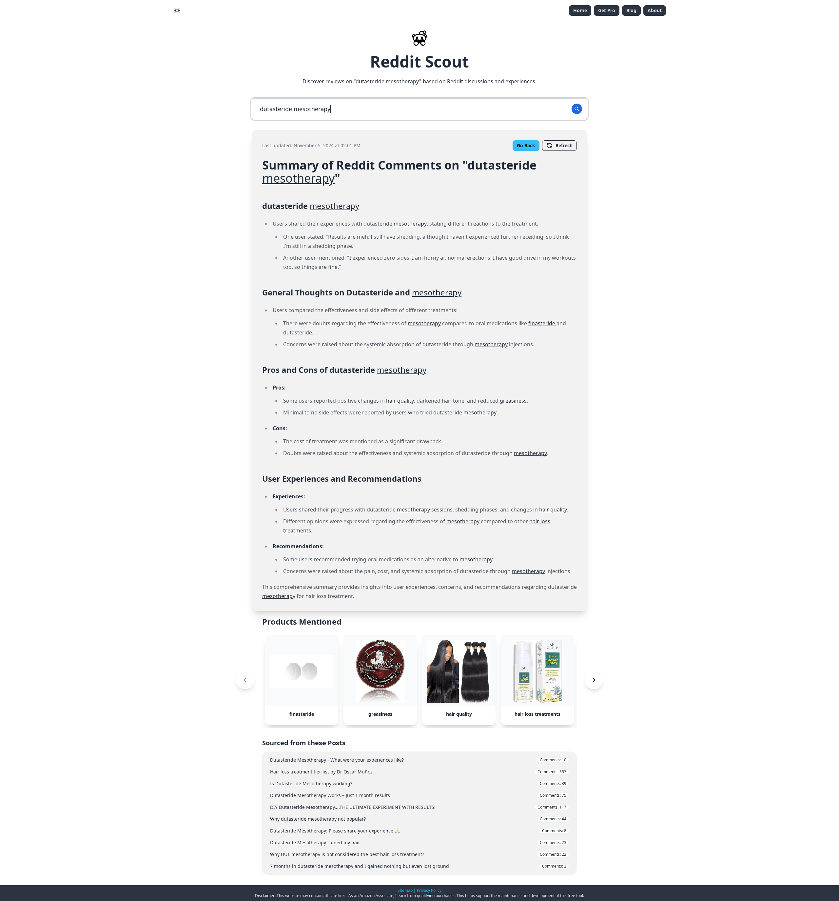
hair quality (400, 400)
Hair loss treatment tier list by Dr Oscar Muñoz (418, 772)
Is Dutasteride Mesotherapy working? (418, 783)
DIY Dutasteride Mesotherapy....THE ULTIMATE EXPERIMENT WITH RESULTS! (418, 807)
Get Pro (606, 10)
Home (580, 10)
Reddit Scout (419, 61)
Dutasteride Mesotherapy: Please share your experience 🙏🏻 (418, 831)
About (655, 10)
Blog (631, 10)
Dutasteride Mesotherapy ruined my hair (418, 842)
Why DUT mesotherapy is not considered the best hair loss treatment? (418, 854)
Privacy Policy (429, 890)
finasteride (542, 323)
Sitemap (405, 890)
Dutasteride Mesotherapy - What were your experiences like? (418, 760)
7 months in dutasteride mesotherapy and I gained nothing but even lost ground (418, 866)
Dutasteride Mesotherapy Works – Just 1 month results (418, 795)
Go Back (526, 145)
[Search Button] (577, 109)
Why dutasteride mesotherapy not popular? (418, 819)
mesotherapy (298, 178)
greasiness (513, 400)
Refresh (564, 145)
